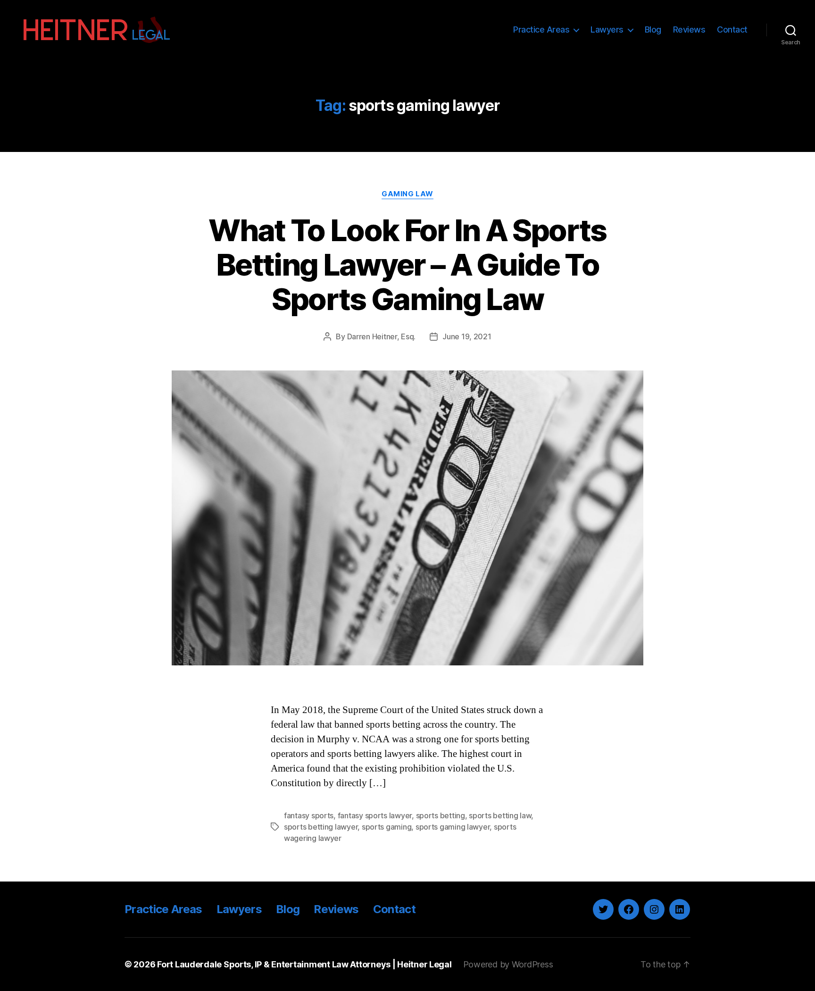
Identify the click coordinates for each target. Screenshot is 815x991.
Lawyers (607, 29)
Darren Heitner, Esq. (381, 336)
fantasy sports (308, 815)
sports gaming (387, 826)
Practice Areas (541, 29)
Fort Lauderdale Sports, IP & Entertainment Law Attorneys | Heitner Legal (304, 964)
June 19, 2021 (466, 336)
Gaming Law (407, 194)
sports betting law (500, 815)
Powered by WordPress (508, 964)
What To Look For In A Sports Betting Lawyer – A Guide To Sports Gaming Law (407, 264)
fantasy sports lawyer (375, 815)
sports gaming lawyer (453, 826)
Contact (732, 29)
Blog (653, 29)
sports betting (440, 815)
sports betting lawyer (321, 826)
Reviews (689, 29)
